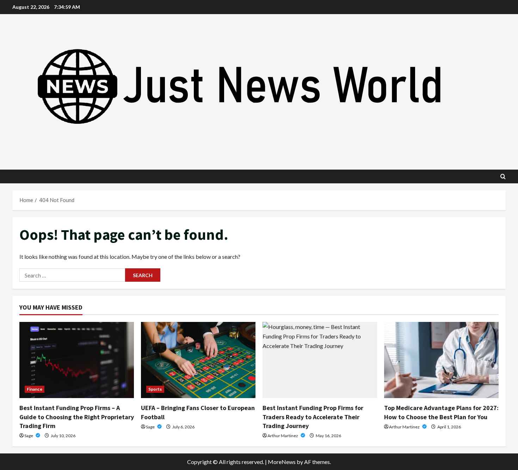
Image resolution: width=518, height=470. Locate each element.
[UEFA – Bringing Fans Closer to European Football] (198, 360)
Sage (29, 435)
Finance (34, 389)
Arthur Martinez (283, 435)
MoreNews (282, 461)
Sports (155, 389)
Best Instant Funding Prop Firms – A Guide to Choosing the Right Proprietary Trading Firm (76, 416)
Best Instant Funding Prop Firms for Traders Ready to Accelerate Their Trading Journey (313, 416)
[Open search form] (503, 176)
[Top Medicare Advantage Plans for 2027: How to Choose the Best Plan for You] (441, 360)
